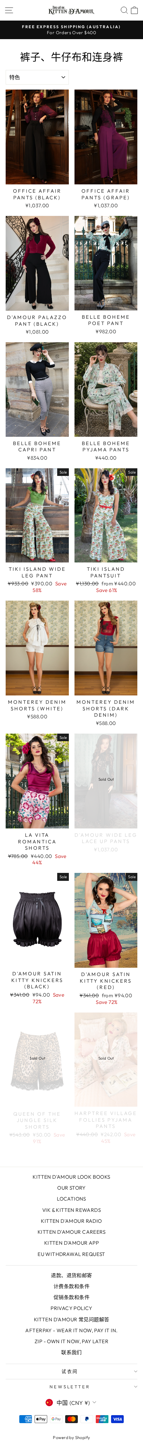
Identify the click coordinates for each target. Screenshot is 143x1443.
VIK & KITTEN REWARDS (71, 1210)
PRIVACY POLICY (71, 1308)
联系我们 (71, 1352)
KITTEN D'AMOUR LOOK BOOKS (71, 1177)
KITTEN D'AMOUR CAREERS (71, 1232)
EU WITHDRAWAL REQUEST (71, 1254)
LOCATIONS (71, 1199)
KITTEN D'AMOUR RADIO (71, 1221)
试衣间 (70, 1371)
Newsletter (70, 1386)
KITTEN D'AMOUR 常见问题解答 (71, 1319)
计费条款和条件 (71, 1286)
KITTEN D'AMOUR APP (71, 1243)
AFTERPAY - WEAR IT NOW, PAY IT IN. (71, 1330)
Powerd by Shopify (71, 1437)
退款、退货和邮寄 (71, 1275)
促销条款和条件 (71, 1297)
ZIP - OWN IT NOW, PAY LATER (71, 1341)
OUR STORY (71, 1188)
